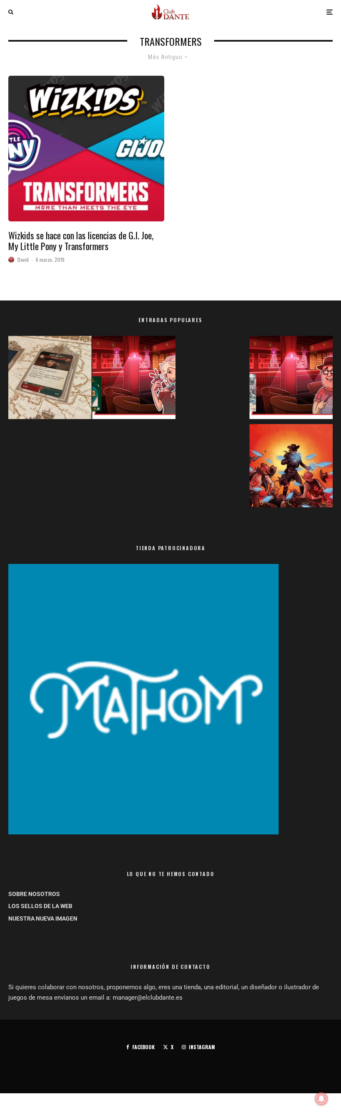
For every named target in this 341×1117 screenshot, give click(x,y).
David (23, 259)
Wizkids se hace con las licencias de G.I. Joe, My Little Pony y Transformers (80, 241)
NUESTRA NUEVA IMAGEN (42, 918)
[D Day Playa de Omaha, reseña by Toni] (291, 379)
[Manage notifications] (321, 1098)
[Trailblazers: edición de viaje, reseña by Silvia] (133, 379)
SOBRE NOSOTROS (34, 894)
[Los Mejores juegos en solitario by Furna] (291, 467)
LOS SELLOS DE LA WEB (40, 906)
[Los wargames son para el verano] (49, 379)
